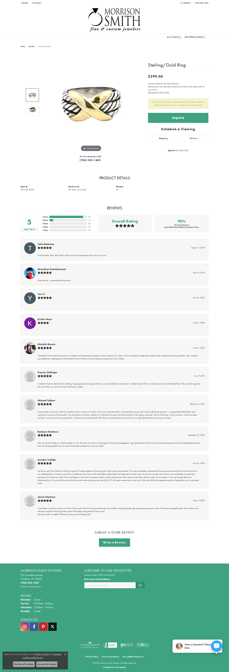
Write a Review (114, 542)
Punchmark (120, 667)
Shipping (163, 138)
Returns (193, 138)
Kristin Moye (45, 319)
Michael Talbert (46, 400)
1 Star (45, 230)
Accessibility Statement (133, 656)
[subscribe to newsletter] (140, 585)
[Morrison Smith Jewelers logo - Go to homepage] (114, 19)
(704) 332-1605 (90, 160)
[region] (91, 102)
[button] (185, 3)
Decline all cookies (24, 664)
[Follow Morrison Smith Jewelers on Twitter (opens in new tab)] (52, 627)
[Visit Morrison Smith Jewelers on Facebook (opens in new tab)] (34, 627)
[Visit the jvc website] (142, 645)
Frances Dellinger (47, 372)
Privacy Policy (91, 656)
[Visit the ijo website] (126, 645)
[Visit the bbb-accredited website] (110, 645)
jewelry (32, 46)
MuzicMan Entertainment (52, 269)
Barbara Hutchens (48, 431)
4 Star (45, 220)
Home (23, 46)
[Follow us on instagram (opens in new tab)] (25, 627)
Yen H (41, 294)
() (89, 217)
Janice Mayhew (46, 497)
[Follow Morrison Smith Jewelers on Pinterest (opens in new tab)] (43, 627)
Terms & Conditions (110, 656)
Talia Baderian (46, 244)
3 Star (45, 223)
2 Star (45, 227)
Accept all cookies (46, 664)
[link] (24, 3)
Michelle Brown (46, 344)
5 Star (45, 217)
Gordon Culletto (47, 459)
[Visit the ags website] (90, 645)
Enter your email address (97, 579)
